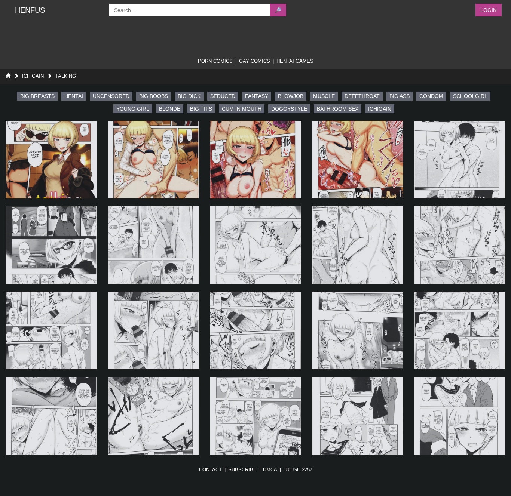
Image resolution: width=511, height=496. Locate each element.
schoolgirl (470, 96)
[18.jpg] (255, 416)
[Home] (8, 76)
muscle (324, 96)
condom (431, 96)
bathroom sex (337, 109)
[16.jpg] (51, 416)
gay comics (254, 61)
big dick (189, 96)
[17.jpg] (153, 416)
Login (488, 10)
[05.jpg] (459, 159)
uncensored (111, 96)
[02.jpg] (153, 159)
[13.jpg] (255, 330)
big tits (201, 109)
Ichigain (33, 76)
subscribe (242, 469)
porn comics (215, 61)
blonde (169, 109)
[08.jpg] (255, 245)
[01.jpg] (51, 159)
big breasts (37, 96)
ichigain (379, 109)
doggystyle (289, 109)
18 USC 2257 (298, 469)
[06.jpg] (51, 245)
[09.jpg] (357, 245)
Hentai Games (294, 61)
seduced (222, 96)
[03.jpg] (255, 159)
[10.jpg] (459, 245)
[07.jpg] (153, 245)
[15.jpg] (459, 330)
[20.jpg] (459, 416)
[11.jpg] (51, 330)
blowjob (290, 96)
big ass (399, 96)
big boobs (153, 96)
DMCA (270, 469)
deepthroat (362, 96)
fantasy (256, 96)
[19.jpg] (357, 416)
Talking (65, 76)
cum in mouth (241, 109)
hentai (73, 96)
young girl (132, 109)
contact (210, 469)
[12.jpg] (153, 330)
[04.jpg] (357, 159)
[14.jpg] (357, 330)
